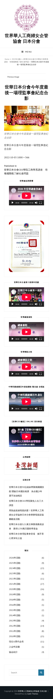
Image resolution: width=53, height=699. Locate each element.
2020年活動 (14, 589)
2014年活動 (14, 615)
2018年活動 (14, 599)
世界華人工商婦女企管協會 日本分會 (26, 38)
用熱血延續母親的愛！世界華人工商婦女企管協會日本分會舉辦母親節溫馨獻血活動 (26, 514)
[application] (26, 195)
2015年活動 (14, 610)
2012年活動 (14, 625)
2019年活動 (14, 594)
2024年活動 (14, 568)
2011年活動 (14, 631)
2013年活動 (14, 620)
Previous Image (13, 77)
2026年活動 (14, 557)
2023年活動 (14, 573)
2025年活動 (14, 563)
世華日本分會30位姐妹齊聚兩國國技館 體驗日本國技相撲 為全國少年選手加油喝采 (26, 491)
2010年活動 (14, 636)
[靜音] (36, 202)
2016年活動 (14, 604)
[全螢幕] (40, 202)
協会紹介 (13, 652)
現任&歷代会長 (16, 641)
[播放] (12, 202)
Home (7, 59)
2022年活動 (16, 59)
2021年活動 (14, 584)
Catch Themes (32, 694)
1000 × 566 (23, 157)
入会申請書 (14, 646)
